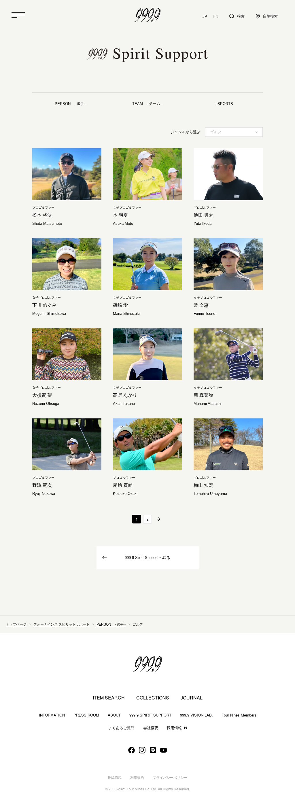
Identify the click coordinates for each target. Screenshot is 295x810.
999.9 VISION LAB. (196, 715)
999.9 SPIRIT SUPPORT (150, 715)
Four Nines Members (239, 715)
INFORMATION (52, 715)
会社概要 (150, 728)
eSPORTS (224, 104)
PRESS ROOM (86, 715)
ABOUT (114, 715)
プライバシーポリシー (170, 778)
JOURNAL (192, 697)
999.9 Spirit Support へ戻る (147, 557)
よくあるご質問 (121, 728)
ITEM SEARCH (109, 697)
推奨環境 (115, 778)
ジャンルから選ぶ (186, 132)
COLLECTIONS (152, 697)
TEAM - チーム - (147, 104)
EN (215, 16)
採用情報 (174, 728)
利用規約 (137, 778)
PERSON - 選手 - (70, 104)
